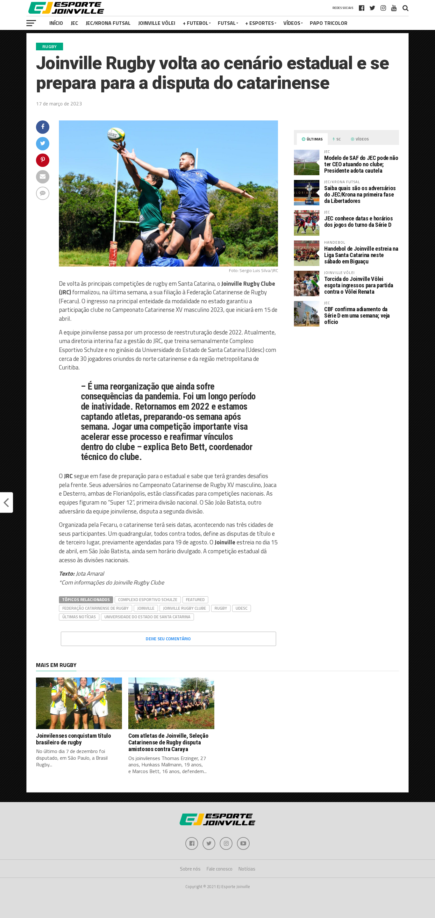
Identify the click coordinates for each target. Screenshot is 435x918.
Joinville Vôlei (156, 23)
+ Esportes (259, 23)
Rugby (221, 608)
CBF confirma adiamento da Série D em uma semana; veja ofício (357, 315)
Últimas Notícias (79, 616)
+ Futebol (195, 23)
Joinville (145, 608)
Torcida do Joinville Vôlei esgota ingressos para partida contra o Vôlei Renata (358, 285)
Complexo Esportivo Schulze (147, 599)
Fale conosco (219, 868)
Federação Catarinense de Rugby (95, 608)
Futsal (227, 23)
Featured (195, 599)
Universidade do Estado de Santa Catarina (147, 616)
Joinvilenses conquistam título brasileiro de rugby (73, 739)
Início (56, 23)
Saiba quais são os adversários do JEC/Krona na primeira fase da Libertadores (360, 194)
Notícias (247, 868)
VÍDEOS (291, 23)
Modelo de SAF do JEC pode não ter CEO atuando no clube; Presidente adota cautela (361, 164)
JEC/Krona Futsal (108, 23)
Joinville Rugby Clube (184, 608)
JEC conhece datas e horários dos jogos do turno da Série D (358, 221)
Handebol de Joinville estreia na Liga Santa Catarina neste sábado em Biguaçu (361, 255)
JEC (74, 23)
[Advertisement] (346, 385)
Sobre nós (190, 868)
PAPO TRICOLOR (328, 23)
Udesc (241, 608)
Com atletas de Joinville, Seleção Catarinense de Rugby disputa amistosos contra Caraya (168, 742)
